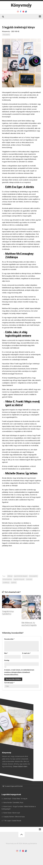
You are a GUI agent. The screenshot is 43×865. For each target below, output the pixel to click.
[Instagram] (18, 12)
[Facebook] (21, 12)
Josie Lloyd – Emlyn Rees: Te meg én (15, 798)
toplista (13, 582)
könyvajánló (33, 576)
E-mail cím (26, 653)
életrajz (10, 576)
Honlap (6, 660)
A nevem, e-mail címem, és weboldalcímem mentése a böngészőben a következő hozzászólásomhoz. (19, 672)
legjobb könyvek (19, 579)
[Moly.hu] (26, 12)
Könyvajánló (6, 34)
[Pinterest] (23, 12)
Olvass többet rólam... (20, 766)
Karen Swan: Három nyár (11, 813)
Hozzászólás (9, 639)
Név (6, 653)
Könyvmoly (6, 31)
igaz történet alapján (20, 576)
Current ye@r (9, 683)
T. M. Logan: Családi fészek (12, 820)
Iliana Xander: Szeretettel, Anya (13, 802)
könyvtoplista (7, 579)
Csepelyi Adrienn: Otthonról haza (14, 817)
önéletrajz (6, 582)
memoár (29, 579)
